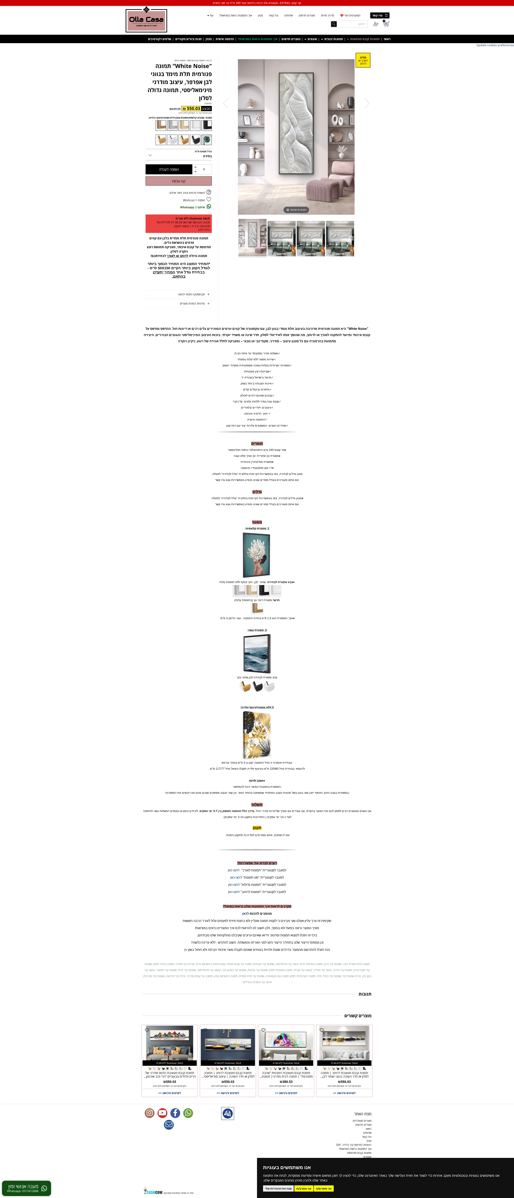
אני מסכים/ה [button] (324, 1188)
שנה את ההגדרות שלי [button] (278, 1188)
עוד (211, 15)
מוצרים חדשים (307, 15)
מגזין (260, 15)
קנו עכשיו (179, 181)
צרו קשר (377, 15)
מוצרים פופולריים (362, 1121)
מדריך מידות (327, 15)
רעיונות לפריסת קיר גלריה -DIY (353, 1145)
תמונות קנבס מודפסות (364, 39)
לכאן (245, 913)
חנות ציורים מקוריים (188, 39)
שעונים (312, 39)
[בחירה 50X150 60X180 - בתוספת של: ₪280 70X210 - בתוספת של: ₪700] (179, 154)
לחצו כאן (234, 870)
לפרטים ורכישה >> (344, 1093)
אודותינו (288, 15)
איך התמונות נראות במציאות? (235, 15)
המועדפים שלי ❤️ (350, 15)
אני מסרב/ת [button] (303, 1188)
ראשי (387, 39)
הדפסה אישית (225, 39)
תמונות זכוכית (333, 39)
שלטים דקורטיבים (159, 39)
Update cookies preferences (495, 45)
